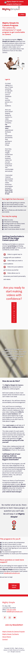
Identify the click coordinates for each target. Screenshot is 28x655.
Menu (22, 14)
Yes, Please (14, 312)
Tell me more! (14, 586)
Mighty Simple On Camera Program (13, 631)
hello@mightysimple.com (12, 573)
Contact (5, 639)
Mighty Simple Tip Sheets (10, 634)
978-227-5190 (11, 610)
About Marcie (6, 637)
